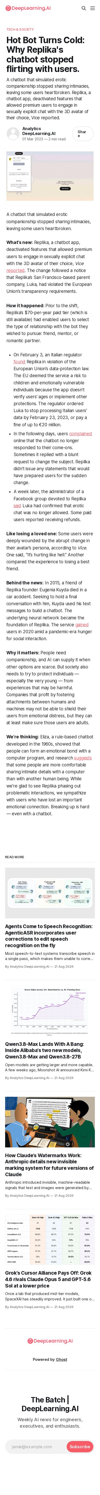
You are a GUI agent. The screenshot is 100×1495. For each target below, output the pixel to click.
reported (15, 270)
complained (80, 433)
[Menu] (92, 8)
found (19, 361)
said (17, 505)
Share (82, 133)
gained (82, 624)
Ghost (61, 1359)
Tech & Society (20, 29)
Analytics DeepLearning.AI (38, 131)
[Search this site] (84, 8)
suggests (83, 757)
